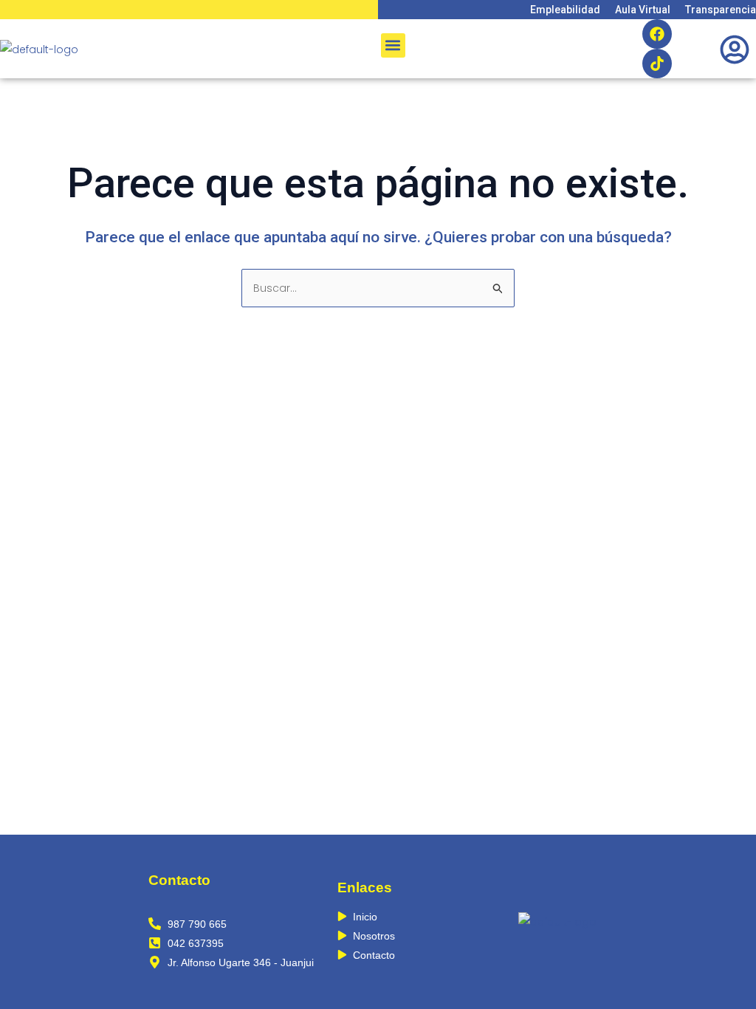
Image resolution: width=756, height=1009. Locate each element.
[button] (393, 45)
